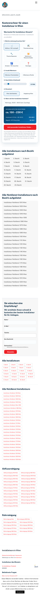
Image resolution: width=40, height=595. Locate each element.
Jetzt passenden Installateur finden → (20, 127)
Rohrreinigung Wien (9, 519)
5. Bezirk (17, 162)
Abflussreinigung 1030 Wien (11, 475)
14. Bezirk (17, 174)
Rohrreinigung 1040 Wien (26, 522)
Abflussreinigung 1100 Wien (28, 484)
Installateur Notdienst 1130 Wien (15, 248)
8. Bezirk (16, 166)
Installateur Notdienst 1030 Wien (15, 210)
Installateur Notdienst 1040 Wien (15, 214)
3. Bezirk (26, 158)
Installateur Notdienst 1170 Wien (15, 263)
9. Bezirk (26, 166)
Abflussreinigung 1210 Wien (11, 503)
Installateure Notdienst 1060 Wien (16, 221)
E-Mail (6, 326)
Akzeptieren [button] (20, 592)
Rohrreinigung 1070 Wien (10, 528)
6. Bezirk (26, 162)
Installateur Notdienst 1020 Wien (15, 206)
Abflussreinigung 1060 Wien (28, 478)
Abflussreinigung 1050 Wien (11, 478)
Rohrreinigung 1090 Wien (10, 531)
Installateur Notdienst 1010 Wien (15, 202)
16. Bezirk (7, 177)
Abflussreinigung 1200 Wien (28, 500)
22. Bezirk (7, 185)
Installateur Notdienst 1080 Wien (15, 229)
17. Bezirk (17, 177)
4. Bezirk (7, 162)
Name (6, 319)
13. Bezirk (7, 174)
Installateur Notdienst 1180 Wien (15, 267)
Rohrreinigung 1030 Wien (10, 522)
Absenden (10, 352)
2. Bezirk (16, 158)
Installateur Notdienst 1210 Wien (15, 278)
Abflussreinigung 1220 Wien (28, 503)
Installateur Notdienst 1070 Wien (15, 225)
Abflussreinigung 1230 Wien (11, 506)
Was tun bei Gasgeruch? (9, 576)
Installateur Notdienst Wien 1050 (15, 217)
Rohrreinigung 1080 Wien (26, 528)
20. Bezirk (17, 181)
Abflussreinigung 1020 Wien (28, 472)
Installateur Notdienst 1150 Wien (15, 255)
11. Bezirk (17, 170)
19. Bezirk (7, 181)
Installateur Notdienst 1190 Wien (15, 270)
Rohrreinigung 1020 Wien (23, 519)
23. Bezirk (18, 185)
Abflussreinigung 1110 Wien (11, 488)
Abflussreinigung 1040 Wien (28, 475)
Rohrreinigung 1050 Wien (10, 525)
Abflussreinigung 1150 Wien (11, 494)
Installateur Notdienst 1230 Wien (15, 285)
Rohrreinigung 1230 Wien (10, 534)
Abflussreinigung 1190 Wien (11, 500)
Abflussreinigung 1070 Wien (11, 481)
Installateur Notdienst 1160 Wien (15, 259)
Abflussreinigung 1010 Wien (11, 472)
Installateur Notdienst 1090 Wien (15, 233)
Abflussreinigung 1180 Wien (28, 497)
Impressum (18, 555)
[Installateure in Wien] (5, 6)
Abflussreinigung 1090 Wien (11, 484)
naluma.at (18, 557)
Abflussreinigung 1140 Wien (28, 490)
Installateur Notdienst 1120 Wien (15, 244)
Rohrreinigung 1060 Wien (26, 525)
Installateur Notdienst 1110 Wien (15, 240)
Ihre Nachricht (8, 339)
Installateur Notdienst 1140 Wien (15, 251)
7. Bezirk (7, 166)
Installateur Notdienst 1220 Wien (15, 282)
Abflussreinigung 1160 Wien (28, 494)
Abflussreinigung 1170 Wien (11, 497)
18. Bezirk (28, 177)
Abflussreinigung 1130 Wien (11, 490)
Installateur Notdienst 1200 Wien (15, 274)
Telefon (6, 332)
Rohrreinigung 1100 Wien (26, 531)
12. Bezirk (27, 170)
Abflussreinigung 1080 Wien (28, 481)
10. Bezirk (7, 170)
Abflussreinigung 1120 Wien (28, 488)
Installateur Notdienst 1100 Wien (15, 236)
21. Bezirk (28, 181)
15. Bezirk (28, 174)
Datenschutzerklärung (8, 555)
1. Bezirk (7, 158)
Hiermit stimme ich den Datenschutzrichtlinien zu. (17, 347)
